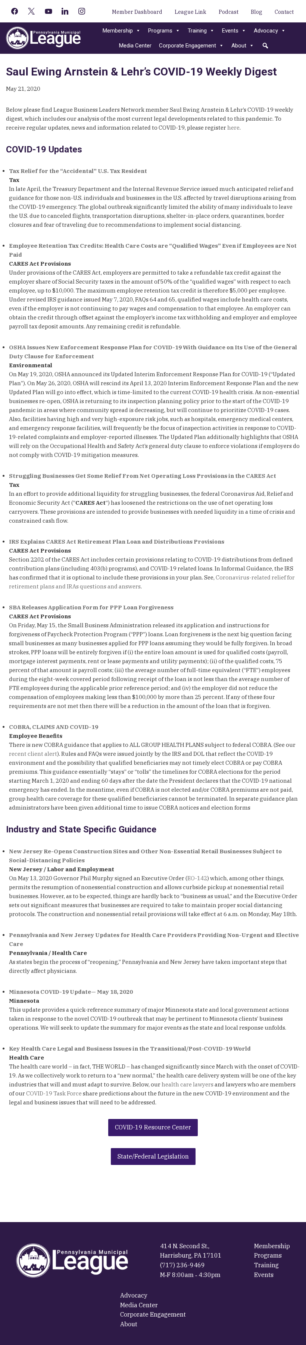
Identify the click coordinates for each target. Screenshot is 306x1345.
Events (230, 30)
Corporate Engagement (187, 45)
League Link (190, 12)
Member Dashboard (137, 12)
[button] (265, 45)
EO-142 (197, 878)
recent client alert (33, 753)
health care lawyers (187, 1084)
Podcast (228, 12)
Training (197, 30)
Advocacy (266, 30)
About (238, 45)
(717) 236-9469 (182, 1265)
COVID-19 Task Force (54, 1093)
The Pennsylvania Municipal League (43, 38)
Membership (118, 30)
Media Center (135, 45)
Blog (256, 12)
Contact (284, 12)
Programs (160, 30)
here (233, 127)
